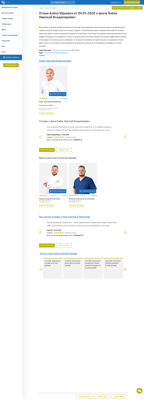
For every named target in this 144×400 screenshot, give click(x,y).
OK (139, 7)
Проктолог (43, 113)
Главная (41, 8)
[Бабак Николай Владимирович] (53, 90)
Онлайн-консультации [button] (132, 2)
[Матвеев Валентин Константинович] (83, 185)
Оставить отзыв (84, 396)
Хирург (51, 113)
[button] (62, 2)
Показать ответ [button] (70, 137)
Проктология (66, 50)
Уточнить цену (102, 396)
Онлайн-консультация (58, 94)
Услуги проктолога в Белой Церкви (58, 254)
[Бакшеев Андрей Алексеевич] (53, 185)
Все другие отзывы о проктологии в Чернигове (64, 217)
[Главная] (6, 2)
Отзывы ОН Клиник (50, 8)
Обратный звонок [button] (11, 65)
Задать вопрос (119, 396)
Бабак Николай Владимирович (55, 53)
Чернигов (56, 50)
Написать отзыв (63, 150)
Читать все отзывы (46, 150)
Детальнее (132, 7)
